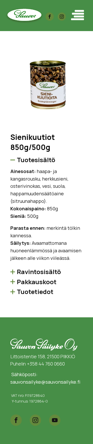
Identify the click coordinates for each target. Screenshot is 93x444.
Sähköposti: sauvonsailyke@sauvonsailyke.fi (45, 378)
